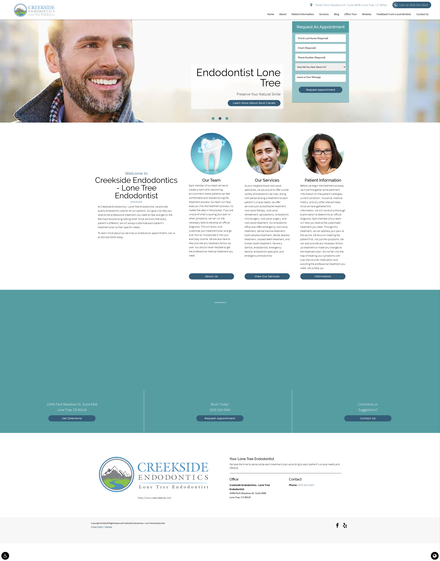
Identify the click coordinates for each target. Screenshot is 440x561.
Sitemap (108, 526)
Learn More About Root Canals (254, 103)
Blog (336, 14)
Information (323, 276)
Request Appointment (220, 418)
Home (270, 14)
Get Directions (72, 418)
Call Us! (413, 5)
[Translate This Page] (435, 556)
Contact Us (422, 14)
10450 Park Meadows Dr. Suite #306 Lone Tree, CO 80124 (350, 5)
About (282, 14)
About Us (211, 276)
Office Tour (350, 14)
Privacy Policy (97, 526)
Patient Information (303, 14)
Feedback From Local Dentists (394, 14)
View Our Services (267, 276)
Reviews (366, 14)
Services (324, 14)
